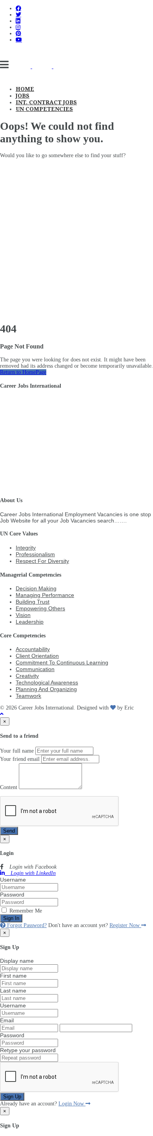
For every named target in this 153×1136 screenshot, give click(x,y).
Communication (35, 669)
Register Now (125, 925)
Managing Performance (45, 595)
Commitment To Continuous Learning (62, 662)
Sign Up (12, 1097)
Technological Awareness (47, 682)
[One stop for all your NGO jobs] (42, 66)
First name (13, 976)
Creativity (27, 676)
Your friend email (20, 759)
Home (25, 89)
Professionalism (35, 554)
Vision (23, 615)
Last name (13, 990)
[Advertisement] (76, 239)
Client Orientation (37, 656)
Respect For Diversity (42, 561)
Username (13, 879)
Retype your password (28, 1050)
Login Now (72, 1104)
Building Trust (32, 602)
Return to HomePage (23, 372)
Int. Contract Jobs (46, 102)
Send (9, 831)
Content (8, 787)
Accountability (33, 649)
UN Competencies (44, 109)
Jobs (22, 96)
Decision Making (36, 588)
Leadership (30, 622)
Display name (17, 961)
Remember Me (25, 911)
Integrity (26, 547)
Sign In (11, 918)
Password (12, 894)
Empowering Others (40, 608)
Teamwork (28, 696)
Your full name (17, 751)
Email (7, 1020)
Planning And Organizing (46, 689)
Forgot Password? (26, 925)
